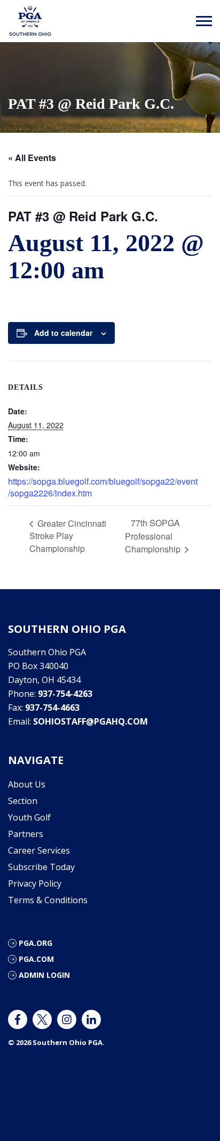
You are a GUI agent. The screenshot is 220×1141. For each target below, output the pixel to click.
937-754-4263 (65, 694)
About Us (26, 784)
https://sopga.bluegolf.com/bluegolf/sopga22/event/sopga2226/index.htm (103, 487)
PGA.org (35, 943)
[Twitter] (42, 1019)
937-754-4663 (52, 707)
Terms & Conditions (48, 900)
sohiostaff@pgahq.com (90, 721)
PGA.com (36, 959)
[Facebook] (17, 1019)
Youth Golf (29, 817)
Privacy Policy (34, 883)
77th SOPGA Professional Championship (154, 536)
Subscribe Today (41, 867)
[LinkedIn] (91, 1019)
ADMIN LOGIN (44, 975)
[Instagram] (66, 1019)
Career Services (39, 850)
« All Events (32, 157)
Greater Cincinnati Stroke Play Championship (67, 536)
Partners (25, 834)
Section (22, 801)
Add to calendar (63, 332)
